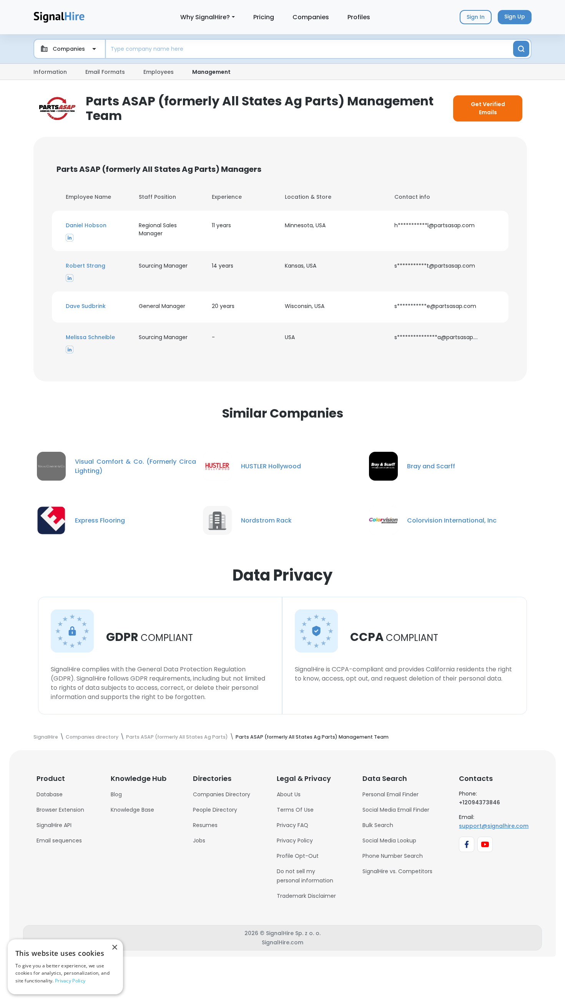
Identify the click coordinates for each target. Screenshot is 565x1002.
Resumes (205, 825)
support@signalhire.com (493, 826)
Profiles (358, 17)
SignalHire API (54, 825)
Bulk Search (377, 825)
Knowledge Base (132, 810)
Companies (310, 17)
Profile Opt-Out (298, 856)
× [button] (114, 947)
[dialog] (65, 966)
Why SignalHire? (205, 17)
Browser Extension (60, 810)
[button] (98, 225)
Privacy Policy (295, 840)
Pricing (263, 17)
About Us (289, 794)
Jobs (199, 840)
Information (50, 72)
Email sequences (59, 840)
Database (50, 794)
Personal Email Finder (390, 794)
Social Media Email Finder (395, 810)
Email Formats (105, 72)
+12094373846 (479, 802)
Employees (158, 72)
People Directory (215, 810)
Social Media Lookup (389, 840)
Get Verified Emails (488, 108)
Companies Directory (221, 794)
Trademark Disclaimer (306, 896)
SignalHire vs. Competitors (397, 871)
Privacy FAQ (292, 825)
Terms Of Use (295, 810)
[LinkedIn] (69, 237)
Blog (116, 794)
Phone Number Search (392, 856)
